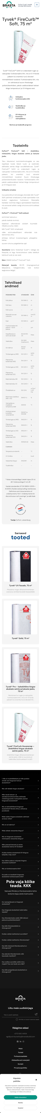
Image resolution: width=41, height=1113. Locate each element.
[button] (36, 1080)
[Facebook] (17, 1041)
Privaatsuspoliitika (20, 1068)
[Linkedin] (20, 1041)
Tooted (20, 1052)
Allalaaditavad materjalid (20, 1060)
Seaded (20, 1108)
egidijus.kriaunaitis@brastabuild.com (20, 1036)
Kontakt (20, 1064)
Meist (21, 1049)
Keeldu (20, 1103)
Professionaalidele (20, 1056)
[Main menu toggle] (37, 5)
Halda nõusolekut (20, 1097)
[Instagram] (23, 1041)
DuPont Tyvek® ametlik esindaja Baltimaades (25, 5)
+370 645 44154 (20, 1033)
